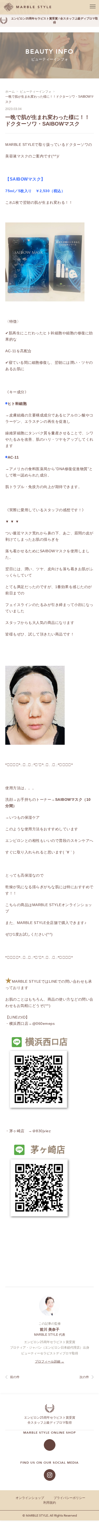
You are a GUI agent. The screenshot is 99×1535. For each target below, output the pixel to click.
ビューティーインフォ (35, 91)
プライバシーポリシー (69, 1498)
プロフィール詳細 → (49, 1361)
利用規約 (49, 1502)
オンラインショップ (30, 1498)
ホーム (10, 91)
